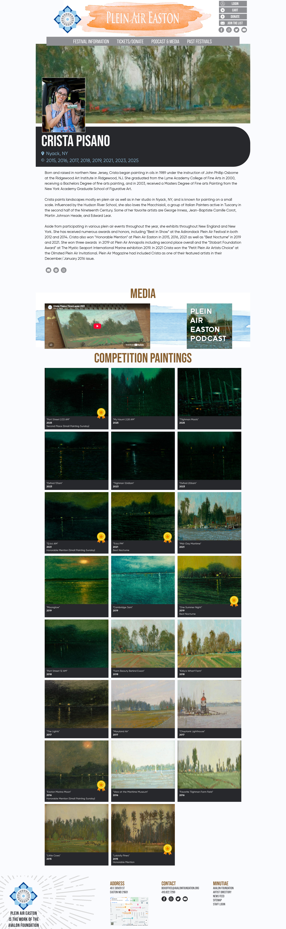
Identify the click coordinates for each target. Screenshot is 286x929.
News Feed (218, 896)
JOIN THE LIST (235, 23)
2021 (108, 160)
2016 (62, 160)
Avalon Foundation (223, 888)
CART (235, 10)
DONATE (235, 16)
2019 (96, 160)
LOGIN (235, 3)
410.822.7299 (168, 892)
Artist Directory (222, 892)
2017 (73, 160)
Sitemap (217, 900)
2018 (85, 160)
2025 (133, 160)
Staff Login (219, 904)
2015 (51, 160)
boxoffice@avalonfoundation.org (180, 888)
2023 (120, 160)
